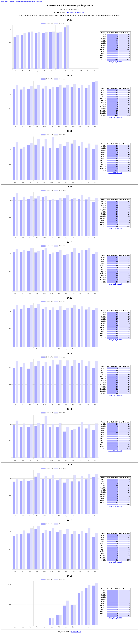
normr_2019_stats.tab (115, 451)
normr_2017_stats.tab (115, 562)
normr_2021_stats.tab (115, 340)
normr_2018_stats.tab (115, 506)
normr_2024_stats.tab (115, 173)
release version (71, 12)
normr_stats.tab (76, 632)
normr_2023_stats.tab (115, 228)
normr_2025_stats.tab (115, 117)
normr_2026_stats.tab (115, 61)
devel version (81, 12)
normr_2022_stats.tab (115, 284)
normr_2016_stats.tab (115, 618)
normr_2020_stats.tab (115, 395)
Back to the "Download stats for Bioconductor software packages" (21, 1)
